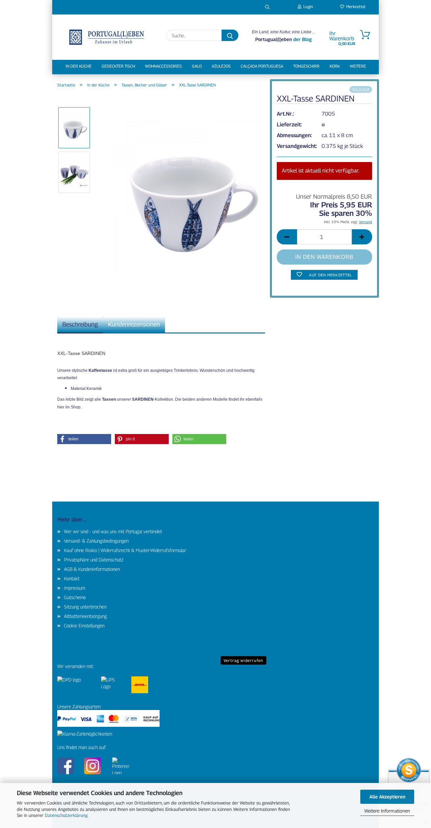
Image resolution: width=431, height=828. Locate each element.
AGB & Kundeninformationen (92, 569)
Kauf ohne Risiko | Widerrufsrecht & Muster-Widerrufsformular (125, 550)
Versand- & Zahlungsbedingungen (96, 541)
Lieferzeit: (289, 124)
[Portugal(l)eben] (106, 37)
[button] (287, 236)
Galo (197, 66)
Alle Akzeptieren (387, 796)
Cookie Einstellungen (84, 625)
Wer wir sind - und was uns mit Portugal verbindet (113, 531)
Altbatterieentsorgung (85, 616)
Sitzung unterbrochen (85, 606)
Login (307, 6)
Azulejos (221, 66)
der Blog (302, 39)
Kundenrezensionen (134, 324)
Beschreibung (80, 324)
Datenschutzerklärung (66, 815)
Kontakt (71, 578)
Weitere (358, 66)
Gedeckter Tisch (118, 66)
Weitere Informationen (387, 811)
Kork (335, 66)
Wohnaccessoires (163, 66)
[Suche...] (230, 35)
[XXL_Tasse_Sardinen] (189, 194)
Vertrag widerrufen (243, 660)
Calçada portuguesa (262, 66)
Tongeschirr (306, 66)
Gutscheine (75, 597)
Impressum (74, 588)
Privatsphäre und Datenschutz (94, 559)
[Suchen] (267, 7)
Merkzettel (354, 6)
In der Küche (79, 66)
